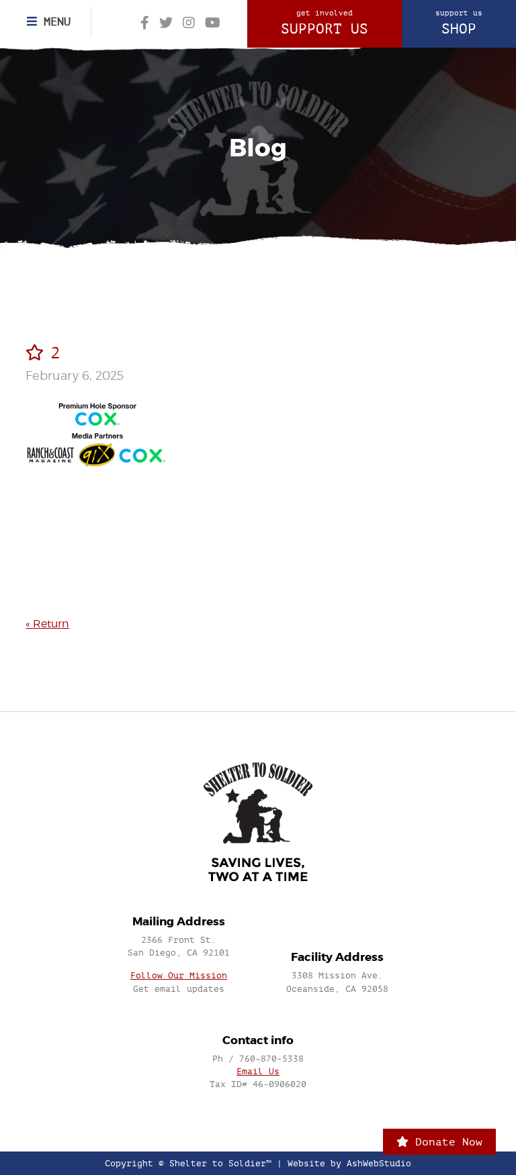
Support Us (324, 23)
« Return (47, 623)
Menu (54, 21)
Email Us (258, 1071)
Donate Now (445, 1141)
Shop (458, 23)
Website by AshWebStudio (349, 1163)
